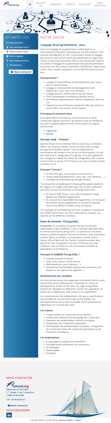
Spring (49, 133)
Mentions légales (66, 420)
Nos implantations (19, 60)
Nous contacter (100, 4)
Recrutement (16, 42)
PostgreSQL (46, 225)
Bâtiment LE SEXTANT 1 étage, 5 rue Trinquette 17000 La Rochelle (20, 392)
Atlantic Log (41, 4)
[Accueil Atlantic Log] (11, 4)
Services (70, 4)
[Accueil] (30, 4)
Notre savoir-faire (18, 51)
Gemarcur (55, 4)
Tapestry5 (51, 130)
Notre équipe (16, 56)
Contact (78, 420)
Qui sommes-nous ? (19, 47)
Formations (15, 65)
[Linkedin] (9, 415)
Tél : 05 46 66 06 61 (15, 399)
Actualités (85, 4)
